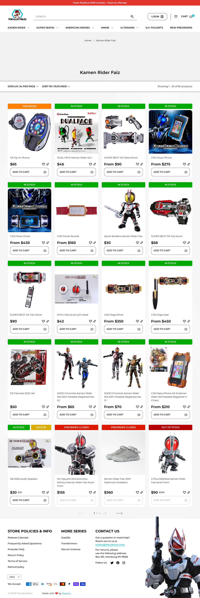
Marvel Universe (70, 549)
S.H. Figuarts (154, 27)
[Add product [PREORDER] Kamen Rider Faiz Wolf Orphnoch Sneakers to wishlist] (137, 492)
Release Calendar (18, 537)
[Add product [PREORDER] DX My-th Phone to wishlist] (43, 164)
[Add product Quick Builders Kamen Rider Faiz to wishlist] (137, 242)
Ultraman (127, 27)
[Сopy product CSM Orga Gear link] (188, 321)
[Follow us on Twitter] (112, 563)
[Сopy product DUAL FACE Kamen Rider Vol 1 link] (94, 164)
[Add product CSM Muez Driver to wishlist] (43, 242)
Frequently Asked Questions (25, 543)
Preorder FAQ (16, 549)
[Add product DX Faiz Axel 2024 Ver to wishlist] (43, 407)
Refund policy (16, 567)
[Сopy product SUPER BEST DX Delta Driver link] (141, 164)
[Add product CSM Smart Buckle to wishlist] (90, 242)
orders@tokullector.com (110, 544)
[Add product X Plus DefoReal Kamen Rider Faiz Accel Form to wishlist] (184, 492)
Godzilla (65, 537)
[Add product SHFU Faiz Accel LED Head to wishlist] (90, 321)
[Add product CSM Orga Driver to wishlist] (137, 321)
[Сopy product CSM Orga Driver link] (141, 321)
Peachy (66, 593)
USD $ (12, 577)
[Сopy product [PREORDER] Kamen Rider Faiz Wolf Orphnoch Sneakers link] (141, 492)
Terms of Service (17, 561)
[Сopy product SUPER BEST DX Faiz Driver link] (47, 321)
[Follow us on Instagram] (123, 563)
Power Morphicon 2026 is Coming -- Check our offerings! (100, 2)
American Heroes (77, 27)
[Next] (119, 513)
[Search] (132, 16)
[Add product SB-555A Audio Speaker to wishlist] (43, 492)
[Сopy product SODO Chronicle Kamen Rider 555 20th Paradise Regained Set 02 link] (94, 407)
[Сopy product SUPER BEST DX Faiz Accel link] (188, 242)
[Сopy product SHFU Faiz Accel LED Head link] (94, 321)
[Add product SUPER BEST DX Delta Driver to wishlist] (137, 164)
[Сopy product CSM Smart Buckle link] (94, 242)
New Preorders (181, 27)
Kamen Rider (16, 27)
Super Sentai (45, 27)
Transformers (69, 543)
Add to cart (21, 172)
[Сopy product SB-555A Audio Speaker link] (47, 492)
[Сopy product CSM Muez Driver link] (47, 242)
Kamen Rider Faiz (106, 40)
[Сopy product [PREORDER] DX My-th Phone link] (47, 164)
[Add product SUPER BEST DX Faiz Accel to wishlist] (184, 242)
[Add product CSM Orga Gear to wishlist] (184, 321)
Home (87, 40)
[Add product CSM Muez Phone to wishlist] (184, 164)
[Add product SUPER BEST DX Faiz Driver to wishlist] (43, 321)
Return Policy (16, 555)
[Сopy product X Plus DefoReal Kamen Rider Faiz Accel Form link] (188, 492)
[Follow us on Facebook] (118, 563)
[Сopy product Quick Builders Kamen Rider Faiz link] (141, 242)
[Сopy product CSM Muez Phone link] (188, 164)
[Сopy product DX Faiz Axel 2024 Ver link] (47, 407)
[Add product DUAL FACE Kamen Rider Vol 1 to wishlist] (90, 164)
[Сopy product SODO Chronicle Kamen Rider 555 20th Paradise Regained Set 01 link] (141, 407)
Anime (105, 27)
